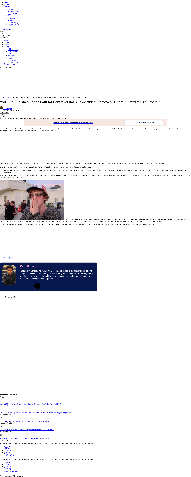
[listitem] (95, 234)
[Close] (130, 206)
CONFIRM (81, 267)
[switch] (120, 238)
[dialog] (95, 238)
